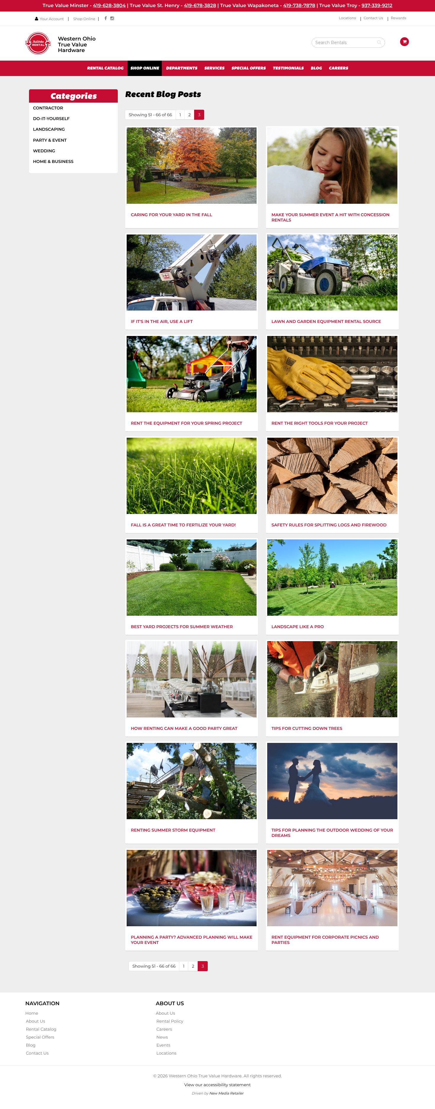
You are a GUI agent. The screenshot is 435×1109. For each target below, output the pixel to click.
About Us (35, 1021)
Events (163, 1045)
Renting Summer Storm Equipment (173, 830)
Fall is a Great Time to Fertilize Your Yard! (183, 525)
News (162, 1037)
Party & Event (50, 140)
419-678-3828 (200, 6)
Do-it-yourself (51, 118)
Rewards (398, 18)
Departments (181, 68)
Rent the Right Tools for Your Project (319, 423)
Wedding (44, 150)
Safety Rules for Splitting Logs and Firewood (328, 525)
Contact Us (373, 18)
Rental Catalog (105, 68)
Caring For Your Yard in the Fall (171, 214)
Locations (347, 18)
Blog (316, 68)
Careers (338, 68)
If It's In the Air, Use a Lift (162, 321)
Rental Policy (170, 1021)
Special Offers (248, 68)
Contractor (48, 108)
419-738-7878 (299, 6)
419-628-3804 (109, 6)
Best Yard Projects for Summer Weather (182, 626)
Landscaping (49, 129)
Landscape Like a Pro (297, 626)
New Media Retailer (226, 1093)
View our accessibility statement (217, 1084)
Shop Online (84, 19)
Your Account (52, 19)
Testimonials (288, 68)
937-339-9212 (377, 6)
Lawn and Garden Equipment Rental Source (326, 321)
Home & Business (53, 161)
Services (214, 68)
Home (31, 1013)
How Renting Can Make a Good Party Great (184, 728)
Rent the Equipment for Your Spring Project (186, 423)
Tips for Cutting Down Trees (306, 728)
